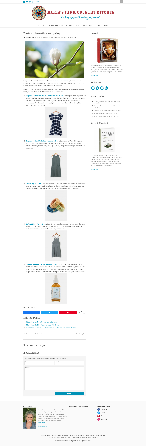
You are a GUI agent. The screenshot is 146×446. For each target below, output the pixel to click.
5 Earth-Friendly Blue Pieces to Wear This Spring (42, 325)
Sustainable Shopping (60, 37)
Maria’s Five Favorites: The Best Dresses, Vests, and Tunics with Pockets (51, 328)
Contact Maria (42, 426)
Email (58, 362)
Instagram (106, 88)
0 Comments (72, 37)
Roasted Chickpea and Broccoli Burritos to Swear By (107, 107)
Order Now (94, 75)
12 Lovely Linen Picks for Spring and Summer (41, 322)
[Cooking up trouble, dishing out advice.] (73, 20)
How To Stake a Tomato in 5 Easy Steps (106, 116)
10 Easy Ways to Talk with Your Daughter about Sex (107, 102)
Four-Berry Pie (81, 334)
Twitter (97, 88)
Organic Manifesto (100, 123)
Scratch (94, 33)
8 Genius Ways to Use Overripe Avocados (107, 110)
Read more (41, 422)
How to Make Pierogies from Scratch (105, 113)
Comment (27, 367)
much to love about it (62, 81)
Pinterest (102, 88)
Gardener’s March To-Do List (32, 334)
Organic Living (48, 37)
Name (27, 362)
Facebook (93, 88)
